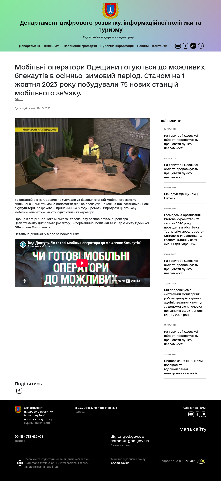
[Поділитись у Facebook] (19, 390)
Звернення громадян (80, 46)
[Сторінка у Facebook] (185, 46)
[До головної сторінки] (110, 11)
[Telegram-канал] (203, 414)
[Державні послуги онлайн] (192, 46)
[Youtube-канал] (191, 414)
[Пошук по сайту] (200, 46)
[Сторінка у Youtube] (178, 46)
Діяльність (52, 46)
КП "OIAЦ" (188, 461)
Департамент (29, 46)
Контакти (159, 46)
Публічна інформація (117, 46)
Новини (143, 46)
